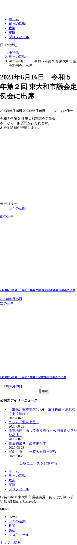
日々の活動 (17, 208)
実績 (12, 484)
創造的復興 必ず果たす (27, 443)
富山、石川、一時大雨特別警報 (32, 451)
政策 (12, 480)
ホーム (14, 471)
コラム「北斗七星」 (24, 422)
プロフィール (19, 489)
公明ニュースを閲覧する (38, 463)
